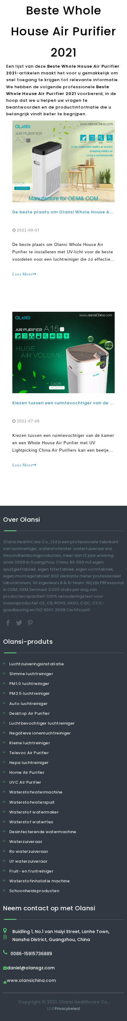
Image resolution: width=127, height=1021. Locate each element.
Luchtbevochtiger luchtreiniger (42, 723)
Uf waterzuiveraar (28, 861)
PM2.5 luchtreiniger (29, 693)
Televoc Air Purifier (29, 753)
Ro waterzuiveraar (28, 851)
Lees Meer (22, 274)
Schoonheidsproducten (34, 891)
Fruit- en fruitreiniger (31, 871)
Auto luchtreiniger (28, 703)
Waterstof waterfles (31, 822)
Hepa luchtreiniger (28, 763)
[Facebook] (8, 622)
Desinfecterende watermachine (42, 832)
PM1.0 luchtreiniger (29, 684)
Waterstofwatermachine (35, 792)
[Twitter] (19, 622)
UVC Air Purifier (25, 782)
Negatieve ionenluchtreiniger (40, 733)
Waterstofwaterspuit (32, 802)
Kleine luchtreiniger (29, 743)
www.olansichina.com (31, 980)
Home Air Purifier (26, 772)
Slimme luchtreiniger (31, 674)
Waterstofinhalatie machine (39, 881)
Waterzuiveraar (25, 842)
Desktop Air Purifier (29, 713)
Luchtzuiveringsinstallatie (36, 664)
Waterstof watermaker (34, 812)
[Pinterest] (30, 622)
